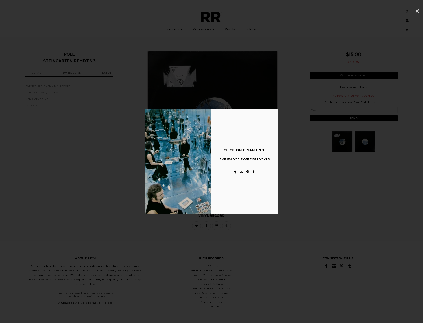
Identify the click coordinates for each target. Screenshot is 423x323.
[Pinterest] (247, 172)
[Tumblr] (254, 172)
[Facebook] (235, 172)
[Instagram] (241, 172)
